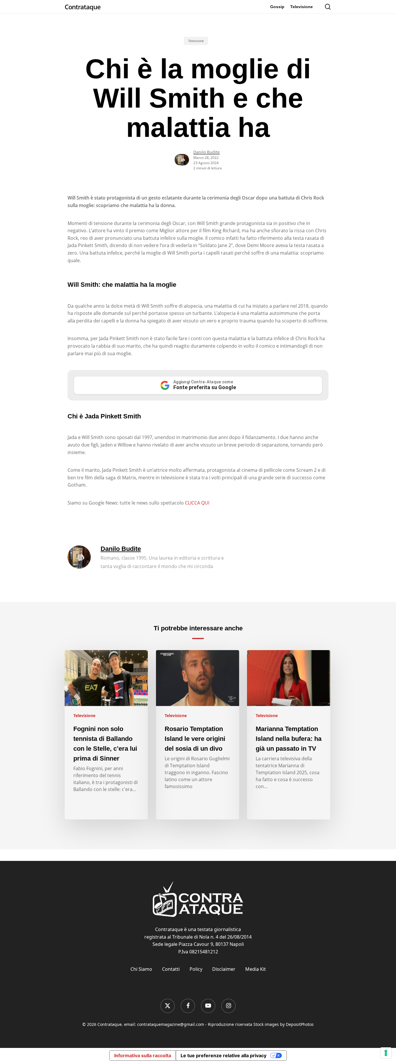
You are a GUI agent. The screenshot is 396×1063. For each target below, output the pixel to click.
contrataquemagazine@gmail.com (170, 1024)
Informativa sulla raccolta (142, 1055)
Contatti (171, 969)
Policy (196, 969)
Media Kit (255, 969)
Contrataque (83, 6)
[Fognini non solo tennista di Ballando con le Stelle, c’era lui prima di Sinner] (106, 734)
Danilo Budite (206, 152)
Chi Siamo (141, 969)
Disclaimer (223, 969)
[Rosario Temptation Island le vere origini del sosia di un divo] (197, 734)
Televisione (196, 41)
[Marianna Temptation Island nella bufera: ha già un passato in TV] (288, 734)
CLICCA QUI (197, 503)
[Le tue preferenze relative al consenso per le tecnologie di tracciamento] (385, 1052)
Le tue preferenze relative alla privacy (223, 1055)
